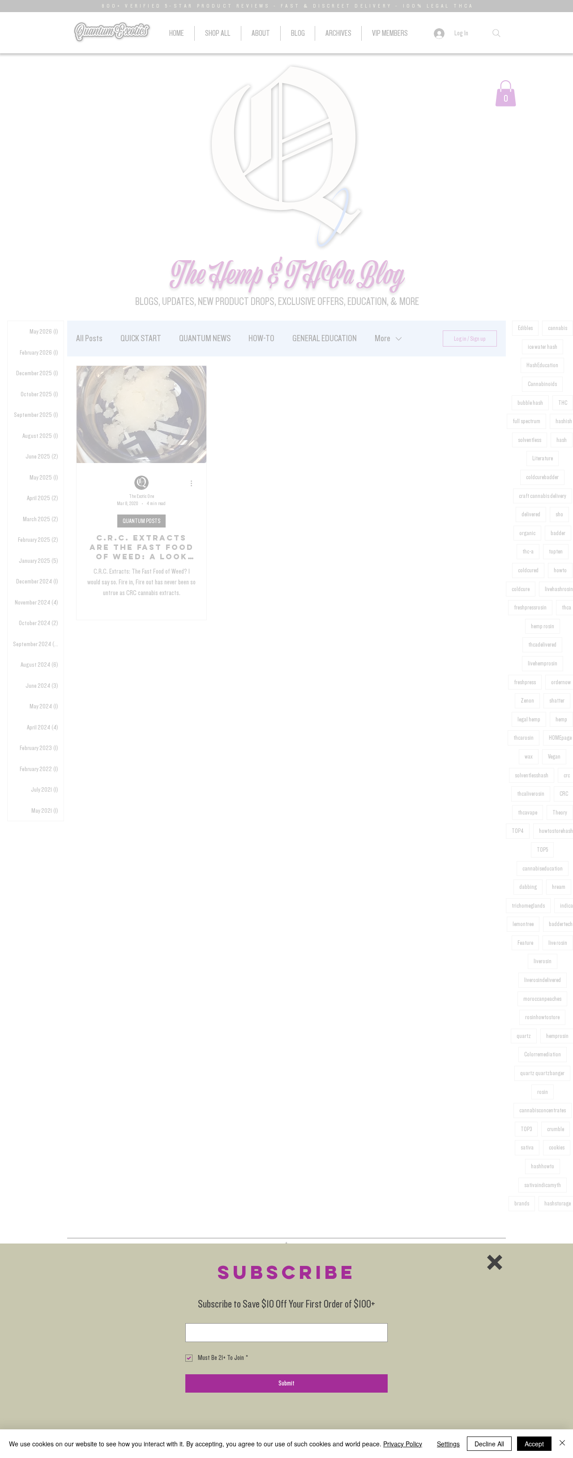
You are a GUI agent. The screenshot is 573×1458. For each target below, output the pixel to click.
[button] (494, 1262)
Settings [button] (448, 1443)
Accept (534, 1443)
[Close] (562, 1444)
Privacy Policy (402, 1443)
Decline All (489, 1443)
